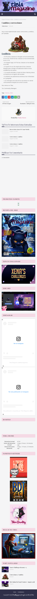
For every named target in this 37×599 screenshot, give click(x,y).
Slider (11, 19)
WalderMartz (5, 26)
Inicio (14, 592)
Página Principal (6, 19)
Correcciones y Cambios (16, 144)
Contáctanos (21, 592)
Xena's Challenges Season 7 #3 (18, 567)
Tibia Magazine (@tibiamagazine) (18, 362)
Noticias (7, 93)
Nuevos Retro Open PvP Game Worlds (19, 129)
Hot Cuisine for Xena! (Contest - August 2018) (22, 582)
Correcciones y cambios (16, 136)
